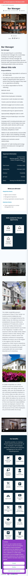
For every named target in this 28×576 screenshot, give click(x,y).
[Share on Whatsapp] (19, 38)
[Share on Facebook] (12, 38)
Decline (14, 567)
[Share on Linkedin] (14, 38)
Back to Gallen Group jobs (8, 5)
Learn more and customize (14, 571)
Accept (14, 563)
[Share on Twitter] (17, 38)
